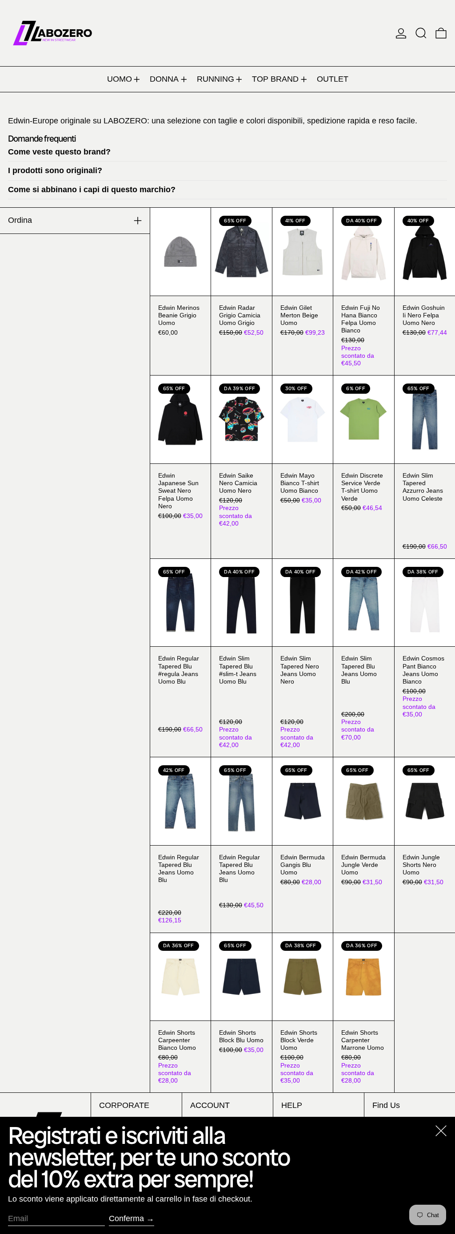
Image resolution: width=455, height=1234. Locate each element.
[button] (421, 33)
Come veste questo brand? (59, 151)
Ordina (20, 220)
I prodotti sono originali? (55, 170)
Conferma (126, 1218)
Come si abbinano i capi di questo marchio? (92, 189)
